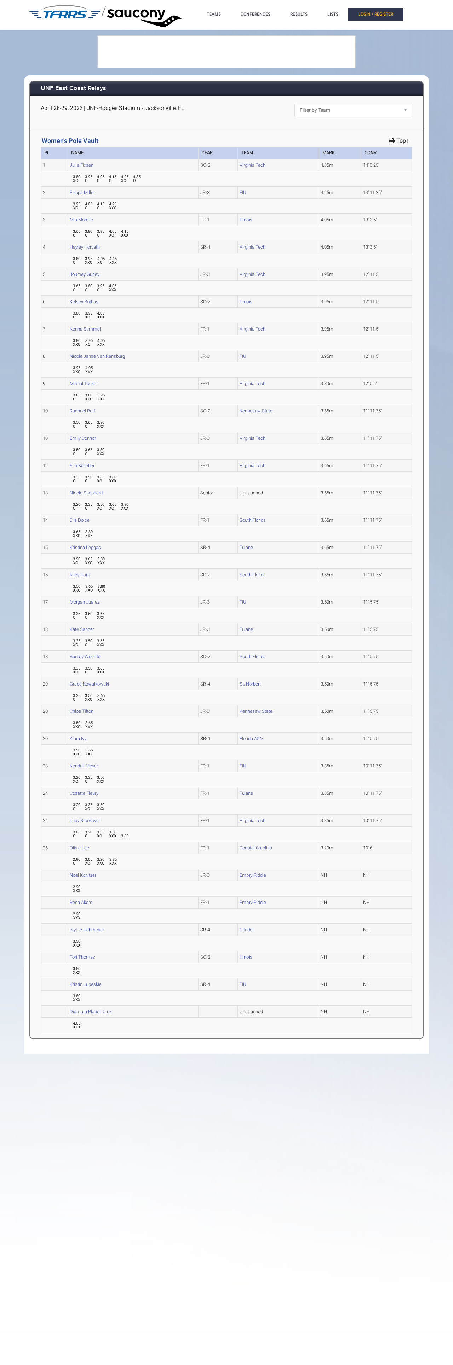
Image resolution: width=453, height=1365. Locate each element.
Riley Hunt (80, 574)
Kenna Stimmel (85, 329)
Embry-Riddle (253, 875)
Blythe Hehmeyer (87, 929)
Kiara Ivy (78, 738)
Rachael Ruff (82, 411)
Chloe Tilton (81, 711)
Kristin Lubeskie (86, 984)
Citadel (246, 929)
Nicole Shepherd (86, 492)
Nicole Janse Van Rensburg (97, 356)
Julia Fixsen (81, 165)
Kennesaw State (256, 411)
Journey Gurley (84, 274)
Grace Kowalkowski (89, 684)
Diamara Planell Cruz (90, 1011)
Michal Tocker (84, 383)
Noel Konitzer (83, 875)
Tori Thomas (82, 957)
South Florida (253, 520)
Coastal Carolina (256, 847)
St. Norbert (250, 684)
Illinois (246, 219)
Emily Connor (83, 438)
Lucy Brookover (85, 820)
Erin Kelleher (82, 465)
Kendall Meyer (84, 765)
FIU (243, 192)
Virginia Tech (252, 165)
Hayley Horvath (85, 247)
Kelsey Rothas (84, 301)
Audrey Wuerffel (86, 656)
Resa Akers (81, 902)
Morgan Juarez (84, 602)
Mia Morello (81, 219)
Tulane (246, 547)
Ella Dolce (80, 520)
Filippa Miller (82, 192)
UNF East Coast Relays (73, 88)
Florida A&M (252, 738)
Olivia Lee (79, 847)
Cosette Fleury (84, 793)
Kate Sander (82, 629)
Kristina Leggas (85, 547)
